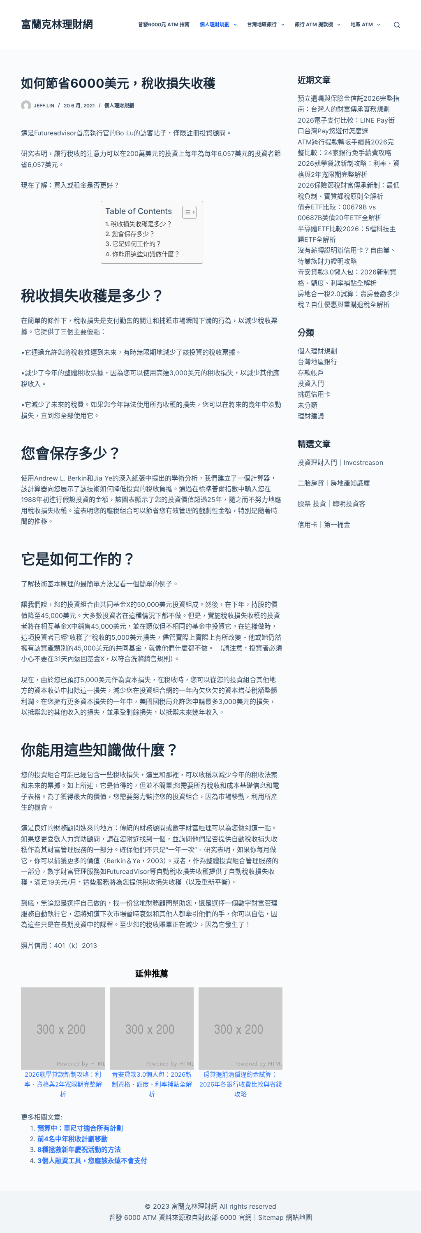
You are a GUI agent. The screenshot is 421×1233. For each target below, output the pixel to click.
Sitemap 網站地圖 (285, 1217)
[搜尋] (397, 25)
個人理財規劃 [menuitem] (214, 24)
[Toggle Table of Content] (185, 212)
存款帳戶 (311, 373)
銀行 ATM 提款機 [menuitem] (314, 24)
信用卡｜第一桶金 (324, 524)
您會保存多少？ (133, 234)
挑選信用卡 (314, 394)
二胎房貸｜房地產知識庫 (334, 483)
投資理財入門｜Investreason (340, 462)
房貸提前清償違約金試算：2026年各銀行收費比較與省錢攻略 (240, 1084)
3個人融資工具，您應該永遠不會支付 (92, 1160)
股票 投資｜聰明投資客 (331, 503)
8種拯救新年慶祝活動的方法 (79, 1149)
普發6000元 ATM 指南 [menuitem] (164, 24)
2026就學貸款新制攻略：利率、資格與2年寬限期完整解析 (63, 1084)
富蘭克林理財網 (57, 24)
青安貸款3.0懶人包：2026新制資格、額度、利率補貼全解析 (152, 1084)
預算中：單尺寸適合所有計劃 (80, 1128)
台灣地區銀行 (317, 362)
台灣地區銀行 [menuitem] (262, 24)
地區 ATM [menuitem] (362, 24)
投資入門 (311, 383)
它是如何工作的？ (137, 244)
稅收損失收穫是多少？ (141, 224)
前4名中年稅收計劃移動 (72, 1139)
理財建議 (311, 416)
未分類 (307, 405)
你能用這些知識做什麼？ (146, 254)
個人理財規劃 (119, 105)
